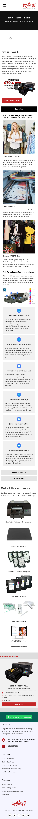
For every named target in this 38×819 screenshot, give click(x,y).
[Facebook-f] (14, 815)
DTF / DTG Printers (8, 759)
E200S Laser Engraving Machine (12, 791)
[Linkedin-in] (28, 815)
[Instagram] (10, 815)
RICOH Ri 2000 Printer (9, 56)
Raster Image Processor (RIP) (11, 769)
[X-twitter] (19, 815)
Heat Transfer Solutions (9, 765)
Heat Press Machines (9, 772)
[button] (4, 5)
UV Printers (5, 794)
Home (7, 21)
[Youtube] (23, 815)
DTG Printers (14, 21)
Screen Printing (7, 784)
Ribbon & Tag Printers (9, 788)
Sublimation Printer (8, 762)
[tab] (19, 109)
